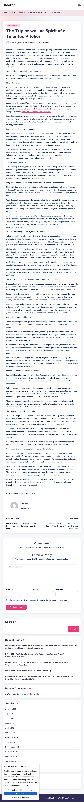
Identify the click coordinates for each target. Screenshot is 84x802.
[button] (26, 508)
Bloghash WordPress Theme (61, 798)
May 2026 (9, 723)
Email (35, 590)
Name (9, 590)
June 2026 (9, 718)
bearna (9, 5)
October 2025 (11, 756)
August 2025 (10, 766)
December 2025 (12, 747)
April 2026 (9, 728)
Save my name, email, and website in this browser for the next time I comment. (38, 600)
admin (24, 503)
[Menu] (79, 5)
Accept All (20, 793)
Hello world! (34, 694)
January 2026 (11, 742)
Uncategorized (13, 25)
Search (9, 621)
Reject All (29, 790)
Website (59, 590)
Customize (12, 790)
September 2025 (12, 761)
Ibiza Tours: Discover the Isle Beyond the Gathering (28, 671)
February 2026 (11, 737)
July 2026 (9, 714)
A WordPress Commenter (16, 694)
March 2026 (10, 733)
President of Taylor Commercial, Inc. (36, 112)
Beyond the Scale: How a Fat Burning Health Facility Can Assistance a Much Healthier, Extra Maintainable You (39, 677)
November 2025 (12, 752)
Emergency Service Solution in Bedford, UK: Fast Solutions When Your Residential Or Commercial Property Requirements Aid (41, 646)
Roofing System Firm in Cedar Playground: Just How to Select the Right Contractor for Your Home (36, 663)
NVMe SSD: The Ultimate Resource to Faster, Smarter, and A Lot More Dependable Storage (36, 655)
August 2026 (10, 709)
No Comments (44, 42)
